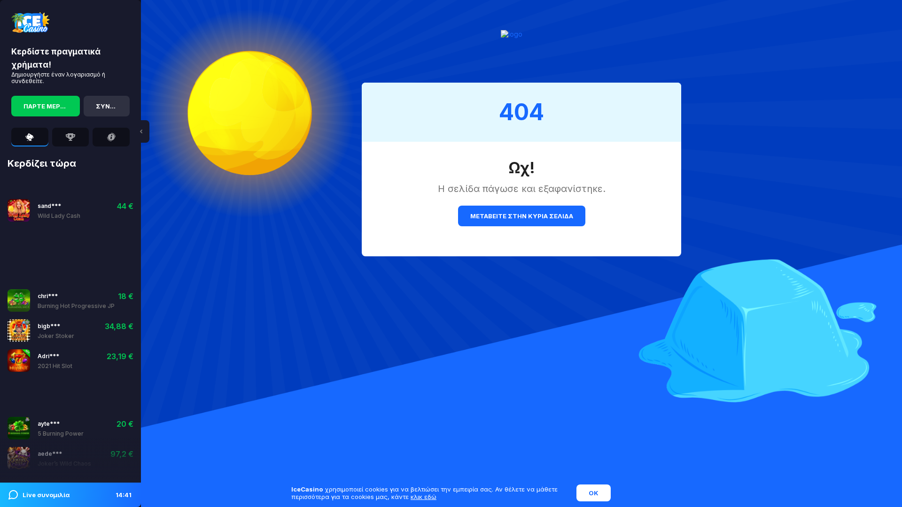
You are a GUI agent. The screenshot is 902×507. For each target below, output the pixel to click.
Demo (84, 210)
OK (594, 493)
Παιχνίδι (52, 210)
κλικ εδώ (423, 496)
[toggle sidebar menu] (140, 131)
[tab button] (29, 137)
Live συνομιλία (77, 495)
